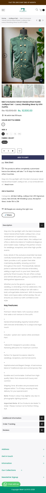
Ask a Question (8, 191)
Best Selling (18, 196)
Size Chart (9, 162)
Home (4, 18)
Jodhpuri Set (13, 18)
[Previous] (5, 55)
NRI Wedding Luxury (24, 199)
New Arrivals (12, 199)
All (12, 196)
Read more (8, 184)
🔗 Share (8, 215)
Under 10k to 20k (13, 201)
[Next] (41, 55)
